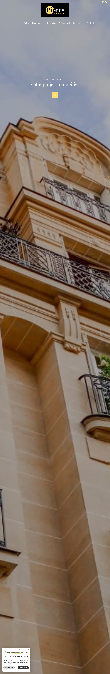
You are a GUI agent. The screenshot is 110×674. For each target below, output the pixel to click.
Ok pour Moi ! (23, 667)
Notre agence (38, 23)
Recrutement (78, 23)
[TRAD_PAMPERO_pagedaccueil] (55, 16)
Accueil (18, 23)
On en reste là (23, 649)
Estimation (51, 23)
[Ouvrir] (55, 95)
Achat (26, 23)
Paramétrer (9, 667)
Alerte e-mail (64, 23)
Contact (90, 23)
